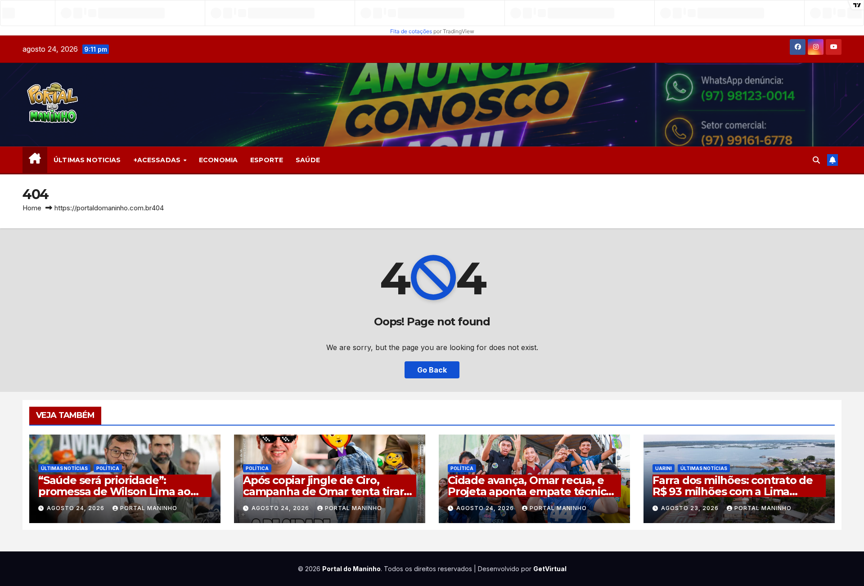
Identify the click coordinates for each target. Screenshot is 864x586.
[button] (816, 159)
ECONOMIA (218, 160)
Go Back (432, 369)
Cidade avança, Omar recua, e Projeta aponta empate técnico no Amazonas (530, 491)
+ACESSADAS (158, 160)
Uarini (663, 468)
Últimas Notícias (64, 468)
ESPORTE (266, 160)
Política (107, 468)
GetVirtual (550, 569)
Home (31, 208)
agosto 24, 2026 (76, 508)
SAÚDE (308, 160)
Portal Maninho (148, 508)
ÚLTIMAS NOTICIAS (87, 160)
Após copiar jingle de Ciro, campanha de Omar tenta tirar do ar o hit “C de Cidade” (323, 491)
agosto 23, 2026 (690, 508)
